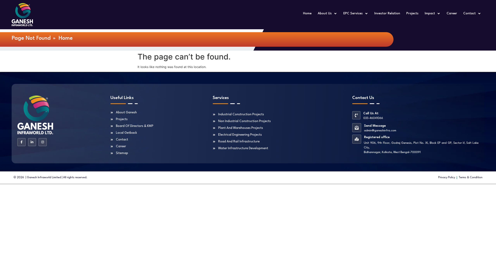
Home (307, 13)
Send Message (375, 125)
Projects (412, 13)
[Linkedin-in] (32, 142)
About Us (325, 13)
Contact (469, 13)
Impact (430, 13)
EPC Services (353, 13)
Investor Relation (387, 13)
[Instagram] (43, 142)
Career (452, 13)
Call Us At (370, 113)
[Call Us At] (356, 115)
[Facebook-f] (21, 142)
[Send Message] (356, 127)
